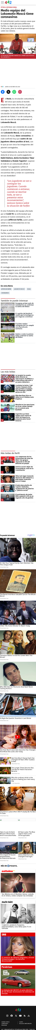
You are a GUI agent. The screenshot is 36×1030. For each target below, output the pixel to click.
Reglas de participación (25, 1023)
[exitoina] (18, 871)
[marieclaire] (18, 902)
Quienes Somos (5, 1022)
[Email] (20, 92)
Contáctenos (4, 1023)
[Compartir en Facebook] (3, 92)
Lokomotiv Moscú (19, 289)
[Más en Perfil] (12, 866)
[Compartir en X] (8, 92)
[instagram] (7, 1016)
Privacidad (4, 1025)
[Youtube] (20, 1016)
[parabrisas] (18, 967)
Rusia (29, 289)
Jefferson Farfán (6, 289)
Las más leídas (8, 371)
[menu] (2, 2)
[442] (18, 1010)
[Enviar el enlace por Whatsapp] (14, 92)
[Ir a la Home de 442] (8, 3)
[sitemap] (29, 1016)
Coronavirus (5, 293)
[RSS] (24, 1016)
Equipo (21, 1022)
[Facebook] (12, 1016)
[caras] (18, 935)
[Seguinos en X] (16, 1016)
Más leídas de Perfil (10, 453)
